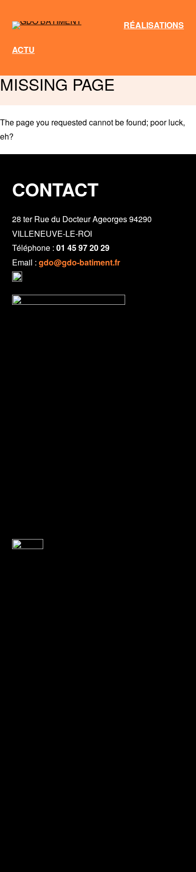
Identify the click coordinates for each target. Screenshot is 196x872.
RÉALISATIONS (154, 25)
